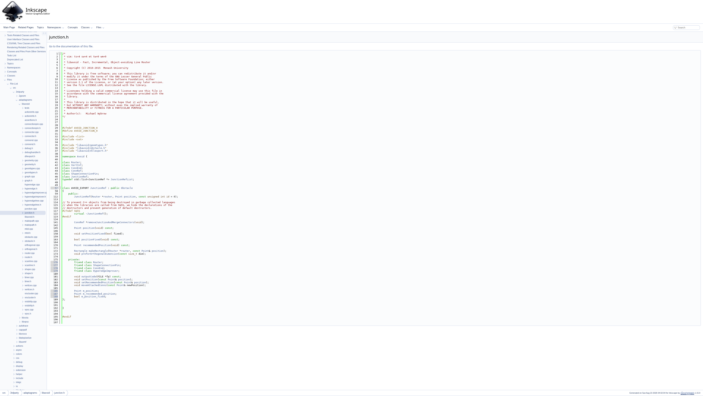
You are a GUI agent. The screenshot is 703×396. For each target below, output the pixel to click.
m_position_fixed (93, 296)
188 (54, 296)
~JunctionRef (94, 213)
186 (54, 290)
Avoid (80, 156)
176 (54, 262)
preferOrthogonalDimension (99, 253)
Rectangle (80, 251)
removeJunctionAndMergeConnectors (110, 222)
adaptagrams (30, 392)
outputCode (88, 276)
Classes (85, 27)
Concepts (73, 27)
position (130, 196)
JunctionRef (79, 176)
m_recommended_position (99, 293)
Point (118, 196)
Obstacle (127, 188)
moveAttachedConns (93, 285)
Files (98, 27)
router (107, 196)
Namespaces (54, 27)
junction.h (59, 392)
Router (75, 162)
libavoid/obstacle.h (91, 148)
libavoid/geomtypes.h (91, 145)
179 (54, 271)
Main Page (9, 27)
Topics (40, 27)
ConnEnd (76, 168)
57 (54, 188)
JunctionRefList (122, 179)
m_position (90, 290)
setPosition (89, 279)
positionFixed (91, 239)
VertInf (76, 165)
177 (54, 265)
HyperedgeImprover (105, 271)
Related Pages (26, 27)
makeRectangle (98, 251)
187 (54, 293)
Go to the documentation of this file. (71, 46)
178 (54, 268)
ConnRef (76, 170)
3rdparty (14, 392)
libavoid (46, 392)
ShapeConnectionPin (84, 173)
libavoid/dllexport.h (91, 150)
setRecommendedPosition (97, 282)
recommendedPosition (97, 245)
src (4, 392)
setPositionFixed (93, 233)
